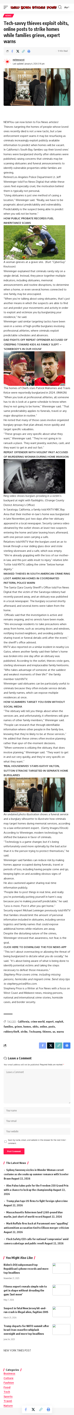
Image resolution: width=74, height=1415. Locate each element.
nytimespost (19, 59)
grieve (18, 1026)
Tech (7, 1391)
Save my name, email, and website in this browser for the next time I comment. (37, 1141)
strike (24, 1031)
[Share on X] (17, 51)
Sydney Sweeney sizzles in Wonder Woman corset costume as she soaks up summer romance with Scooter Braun (36, 1174)
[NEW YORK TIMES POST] (33, 7)
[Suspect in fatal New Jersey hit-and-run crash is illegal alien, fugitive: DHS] (61, 1311)
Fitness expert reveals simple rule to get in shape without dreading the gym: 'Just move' (25, 1290)
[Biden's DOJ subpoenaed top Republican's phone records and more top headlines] (61, 1268)
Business (9, 1373)
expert (50, 1021)
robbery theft (11, 1031)
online (43, 1026)
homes (27, 1026)
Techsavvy (35, 1031)
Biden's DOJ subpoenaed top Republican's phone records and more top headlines (26, 1268)
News (8, 16)
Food (7, 1387)
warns (60, 1031)
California (23, 1021)
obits (35, 1026)
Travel (8, 1401)
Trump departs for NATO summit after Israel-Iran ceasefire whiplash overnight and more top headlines (26, 1329)
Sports (8, 1396)
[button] (7, 7)
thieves (47, 1031)
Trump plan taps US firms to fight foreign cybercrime (37, 1201)
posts (51, 1026)
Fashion (9, 1382)
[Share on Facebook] (12, 51)
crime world (38, 1021)
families (8, 1026)
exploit (59, 1021)
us (54, 1031)
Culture (8, 1378)
